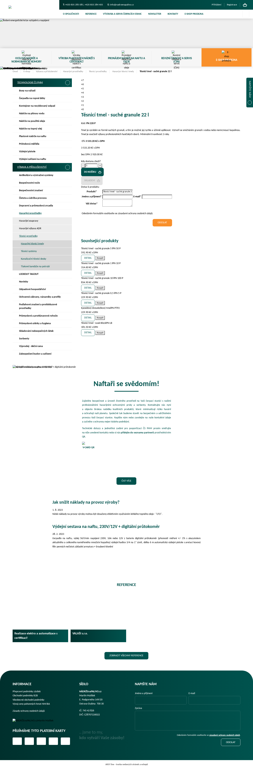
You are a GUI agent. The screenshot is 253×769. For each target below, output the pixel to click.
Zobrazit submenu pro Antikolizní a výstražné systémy (67, 175)
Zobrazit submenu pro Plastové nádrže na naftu (67, 136)
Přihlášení (216, 5)
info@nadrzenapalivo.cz (122, 5)
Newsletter (154, 14)
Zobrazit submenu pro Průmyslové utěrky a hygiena (67, 323)
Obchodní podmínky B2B (25, 695)
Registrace (232, 5)
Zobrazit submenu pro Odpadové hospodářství (67, 289)
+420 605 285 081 (74, 5)
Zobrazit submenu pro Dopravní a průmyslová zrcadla (67, 206)
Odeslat (230, 742)
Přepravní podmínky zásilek (27, 691)
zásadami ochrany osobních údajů (224, 735)
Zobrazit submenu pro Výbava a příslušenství (67, 167)
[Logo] (36, 721)
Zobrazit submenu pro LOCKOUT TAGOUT (67, 274)
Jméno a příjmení (143, 693)
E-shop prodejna (194, 14)
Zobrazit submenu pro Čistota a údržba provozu (67, 198)
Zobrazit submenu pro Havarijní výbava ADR (67, 228)
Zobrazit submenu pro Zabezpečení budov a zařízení (67, 354)
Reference (90, 14)
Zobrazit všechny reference (126, 655)
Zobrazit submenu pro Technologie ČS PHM (67, 82)
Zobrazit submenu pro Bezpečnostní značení (67, 190)
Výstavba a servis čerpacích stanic (122, 14)
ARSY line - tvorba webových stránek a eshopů (126, 764)
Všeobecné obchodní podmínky (28, 700)
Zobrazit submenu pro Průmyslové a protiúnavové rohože (67, 316)
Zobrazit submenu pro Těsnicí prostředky (67, 236)
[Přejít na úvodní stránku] (29, 9)
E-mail (192, 693)
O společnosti (71, 14)
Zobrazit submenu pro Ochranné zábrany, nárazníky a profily (67, 297)
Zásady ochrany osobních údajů (29, 711)
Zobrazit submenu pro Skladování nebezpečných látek (67, 331)
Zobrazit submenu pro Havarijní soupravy (67, 221)
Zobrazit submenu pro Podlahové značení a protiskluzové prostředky (67, 305)
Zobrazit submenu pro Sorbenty (67, 339)
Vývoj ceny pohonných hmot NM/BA (31, 704)
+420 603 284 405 (94, 5)
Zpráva (138, 708)
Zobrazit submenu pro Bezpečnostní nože (67, 183)
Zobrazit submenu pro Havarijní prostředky (67, 213)
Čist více (126, 481)
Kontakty (173, 14)
